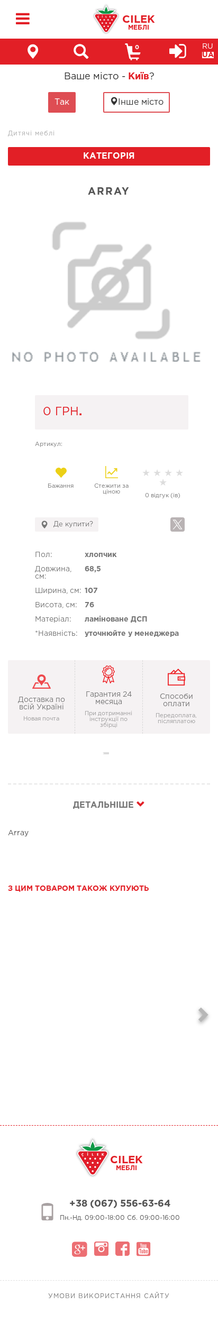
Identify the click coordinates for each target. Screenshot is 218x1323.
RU (207, 46)
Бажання (61, 486)
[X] (177, 524)
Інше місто (141, 102)
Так (61, 102)
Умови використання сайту (109, 1296)
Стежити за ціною (111, 489)
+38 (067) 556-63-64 (119, 1204)
